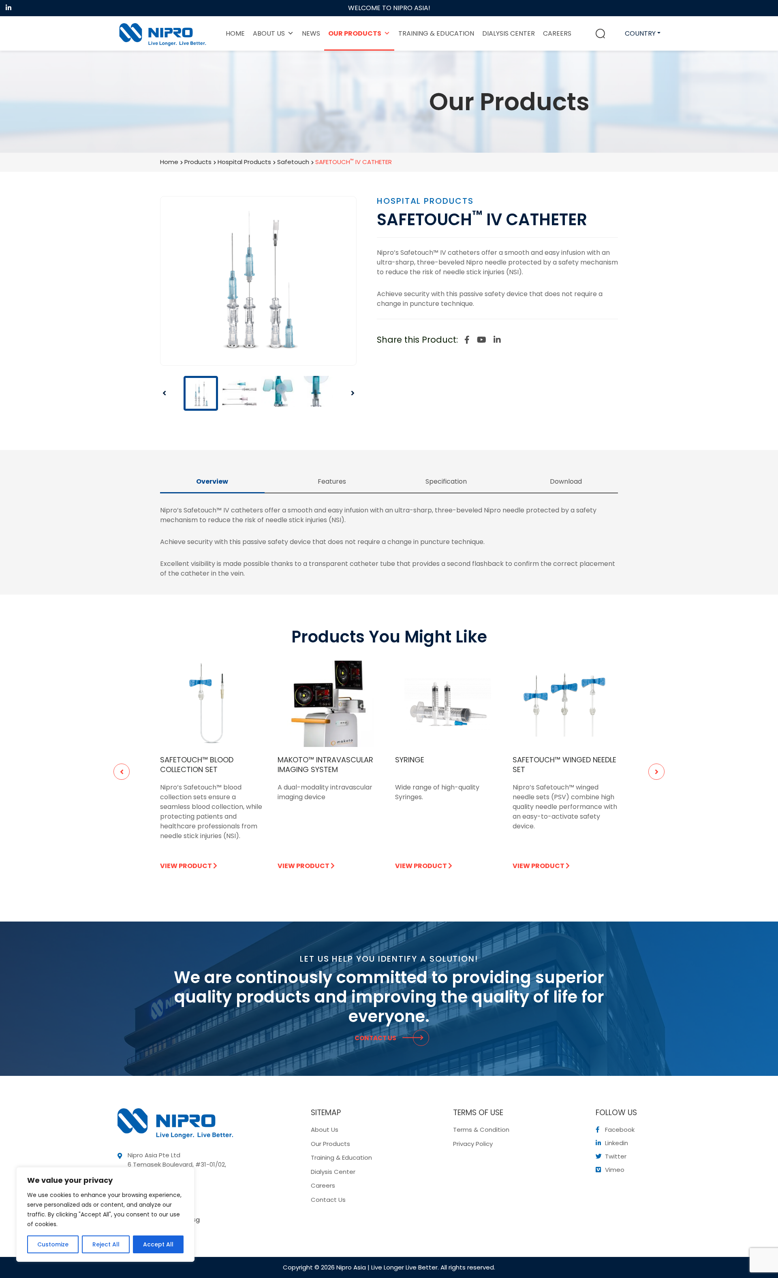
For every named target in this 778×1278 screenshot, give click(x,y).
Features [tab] (332, 481)
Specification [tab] (446, 481)
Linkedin (615, 1143)
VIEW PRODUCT (186, 865)
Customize (52, 1244)
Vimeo (613, 1170)
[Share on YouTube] (481, 340)
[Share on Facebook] (467, 340)
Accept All (158, 1244)
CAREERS (557, 33)
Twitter (614, 1156)
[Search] (600, 33)
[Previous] (170, 393)
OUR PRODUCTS (354, 33)
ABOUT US (269, 33)
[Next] (346, 393)
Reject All (106, 1244)
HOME (235, 33)
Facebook (619, 1130)
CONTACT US (376, 1038)
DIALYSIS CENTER (508, 33)
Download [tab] (566, 481)
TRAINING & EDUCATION (436, 33)
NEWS (311, 33)
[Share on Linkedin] (497, 340)
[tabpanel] (212, 772)
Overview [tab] (212, 481)
